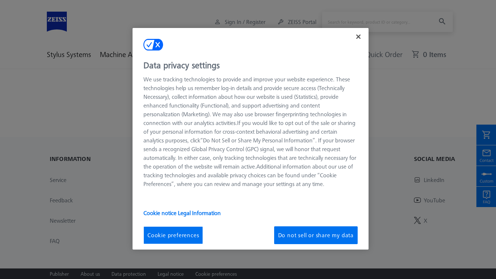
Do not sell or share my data (316, 235)
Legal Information (199, 213)
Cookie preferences (173, 235)
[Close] (358, 37)
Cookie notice (160, 213)
